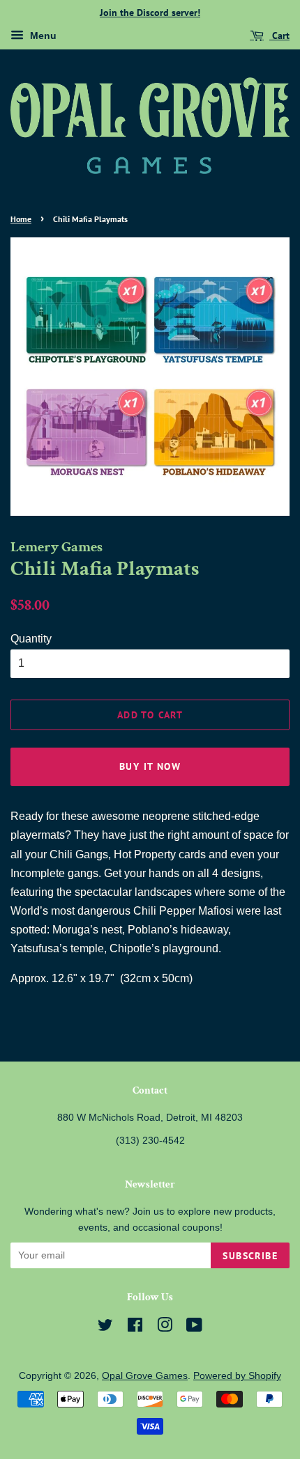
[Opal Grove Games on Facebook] (135, 1328)
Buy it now (150, 766)
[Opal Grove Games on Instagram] (164, 1328)
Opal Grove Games (145, 1376)
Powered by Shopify (237, 1376)
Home (20, 219)
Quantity (31, 639)
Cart (279, 35)
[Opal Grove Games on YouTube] (194, 1328)
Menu (42, 35)
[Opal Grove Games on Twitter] (105, 1328)
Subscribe (250, 1255)
